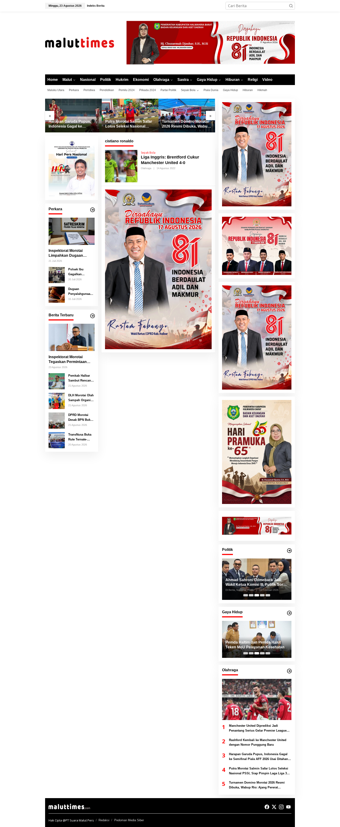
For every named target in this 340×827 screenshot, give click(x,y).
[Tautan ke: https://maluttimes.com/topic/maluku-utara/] (92, 316)
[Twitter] (274, 807)
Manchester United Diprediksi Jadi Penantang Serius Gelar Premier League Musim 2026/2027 (258, 728)
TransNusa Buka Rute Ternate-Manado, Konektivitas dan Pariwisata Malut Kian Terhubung (80, 437)
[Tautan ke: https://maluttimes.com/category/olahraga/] (289, 671)
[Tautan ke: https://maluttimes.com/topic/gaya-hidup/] (289, 613)
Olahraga (146, 168)
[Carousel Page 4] (262, 595)
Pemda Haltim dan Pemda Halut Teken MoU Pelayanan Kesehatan (255, 644)
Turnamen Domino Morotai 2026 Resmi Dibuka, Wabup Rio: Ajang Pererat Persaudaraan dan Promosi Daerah (129, 124)
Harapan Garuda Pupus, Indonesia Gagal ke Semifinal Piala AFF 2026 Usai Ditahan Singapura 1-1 (258, 757)
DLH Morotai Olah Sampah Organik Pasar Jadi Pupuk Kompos (81, 398)
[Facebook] (267, 807)
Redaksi (104, 820)
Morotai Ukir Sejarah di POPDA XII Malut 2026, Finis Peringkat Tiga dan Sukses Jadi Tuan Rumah (186, 124)
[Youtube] (288, 807)
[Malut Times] (85, 42)
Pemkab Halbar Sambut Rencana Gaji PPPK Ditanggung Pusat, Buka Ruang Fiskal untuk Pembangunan (80, 378)
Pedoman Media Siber (129, 820)
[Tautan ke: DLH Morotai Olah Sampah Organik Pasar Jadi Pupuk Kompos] (57, 400)
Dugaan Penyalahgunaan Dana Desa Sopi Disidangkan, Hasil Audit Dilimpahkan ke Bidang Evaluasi (80, 291)
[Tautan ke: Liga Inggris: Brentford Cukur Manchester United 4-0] (121, 165)
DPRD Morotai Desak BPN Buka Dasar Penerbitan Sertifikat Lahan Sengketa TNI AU (80, 417)
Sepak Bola (148, 153)
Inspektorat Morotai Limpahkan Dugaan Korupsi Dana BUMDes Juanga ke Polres (69, 253)
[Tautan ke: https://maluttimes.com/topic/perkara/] (92, 210)
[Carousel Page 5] (268, 595)
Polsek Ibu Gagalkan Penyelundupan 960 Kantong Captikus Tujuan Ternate (79, 272)
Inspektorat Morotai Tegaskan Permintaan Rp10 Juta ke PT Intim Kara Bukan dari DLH (68, 359)
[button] (291, 6)
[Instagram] (281, 807)
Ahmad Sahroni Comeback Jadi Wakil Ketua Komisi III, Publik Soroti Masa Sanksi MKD (256, 582)
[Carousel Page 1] (245, 595)
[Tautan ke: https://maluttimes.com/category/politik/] (289, 550)
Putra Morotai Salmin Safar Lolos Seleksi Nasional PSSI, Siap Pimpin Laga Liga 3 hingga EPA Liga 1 (72, 124)
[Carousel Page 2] (251, 595)
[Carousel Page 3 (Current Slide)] (256, 595)
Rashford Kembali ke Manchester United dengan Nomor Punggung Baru (257, 742)
